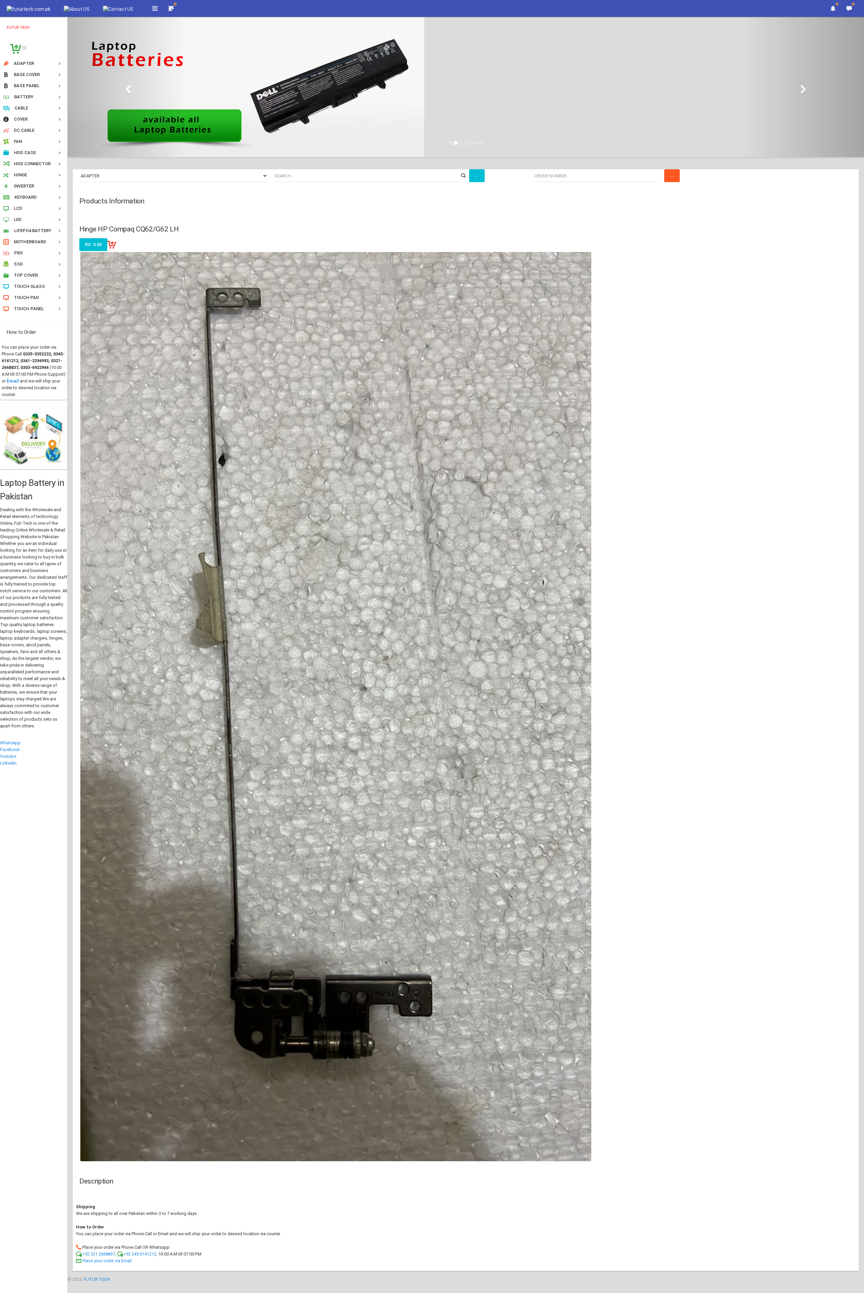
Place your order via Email (107, 1260)
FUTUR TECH (97, 1279)
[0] (23, 48)
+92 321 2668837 (98, 1254)
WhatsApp (10, 742)
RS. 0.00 (93, 244)
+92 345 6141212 (139, 1254)
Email (13, 380)
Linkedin (8, 763)
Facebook (10, 749)
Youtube (8, 756)
